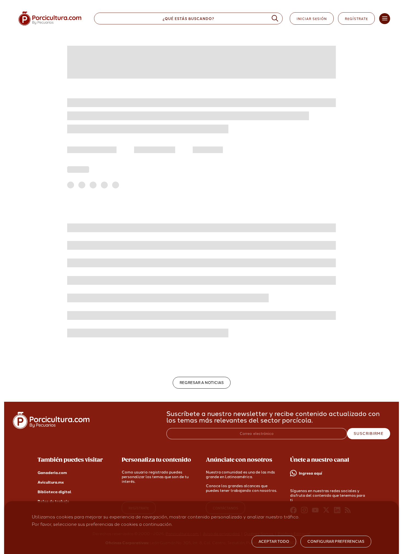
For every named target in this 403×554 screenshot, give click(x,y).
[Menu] (384, 18)
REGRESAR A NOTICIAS (202, 382)
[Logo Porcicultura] (50, 25)
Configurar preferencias (335, 541)
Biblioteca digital (54, 492)
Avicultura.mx (51, 482)
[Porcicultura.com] (51, 427)
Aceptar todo (274, 541)
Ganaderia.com (52, 472)
